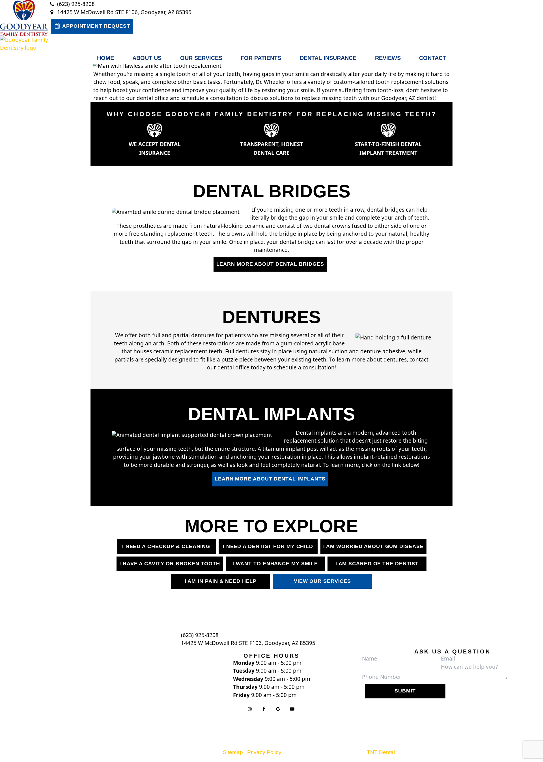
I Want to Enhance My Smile (275, 563)
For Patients (261, 58)
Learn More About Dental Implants (270, 479)
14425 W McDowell (248, 643)
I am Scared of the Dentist (377, 563)
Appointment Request (95, 26)
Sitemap (233, 752)
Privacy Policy (264, 752)
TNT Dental (381, 752)
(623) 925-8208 (75, 4)
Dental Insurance (328, 58)
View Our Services (322, 581)
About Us (146, 58)
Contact (432, 58)
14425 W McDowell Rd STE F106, (123, 12)
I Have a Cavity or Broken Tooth (169, 563)
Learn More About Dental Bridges (270, 264)
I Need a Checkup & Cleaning (166, 546)
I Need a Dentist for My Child (268, 546)
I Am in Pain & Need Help (221, 581)
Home (105, 58)
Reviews (388, 58)
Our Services (201, 58)
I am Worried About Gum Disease (373, 546)
